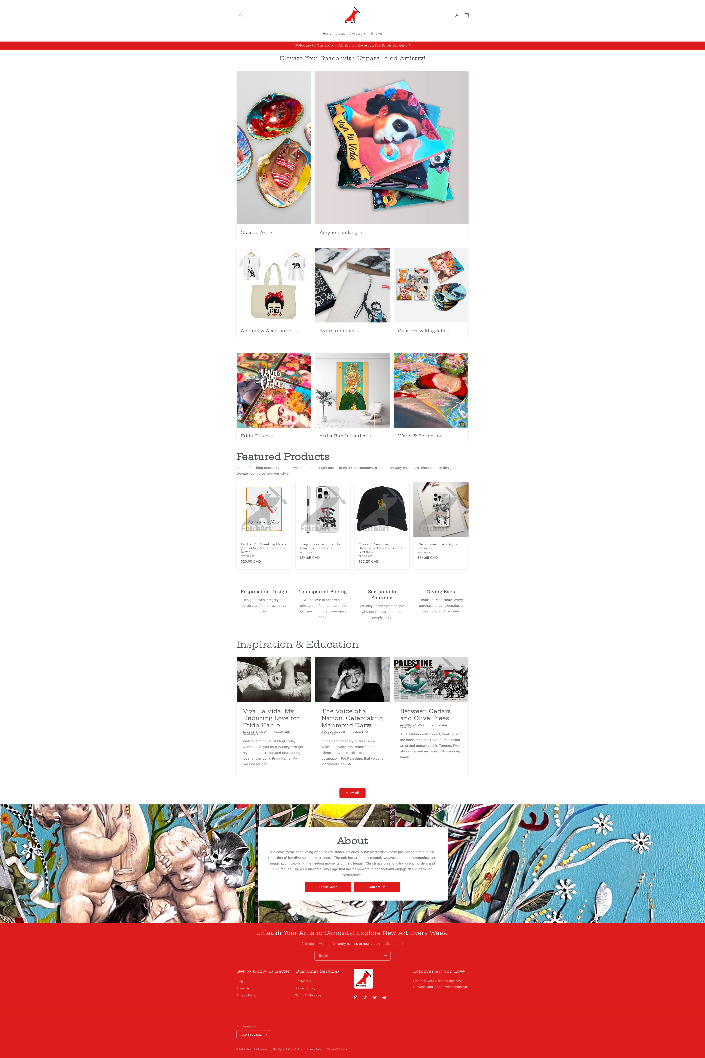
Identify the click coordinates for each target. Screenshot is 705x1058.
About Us (243, 988)
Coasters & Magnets (421, 330)
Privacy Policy (246, 995)
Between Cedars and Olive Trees (425, 715)
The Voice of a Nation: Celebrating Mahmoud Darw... (352, 718)
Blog (239, 981)
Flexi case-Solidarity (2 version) (438, 546)
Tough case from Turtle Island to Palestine (320, 546)
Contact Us (377, 887)
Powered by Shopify (269, 1049)
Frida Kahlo (255, 435)
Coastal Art (254, 232)
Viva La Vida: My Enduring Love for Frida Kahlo (271, 718)
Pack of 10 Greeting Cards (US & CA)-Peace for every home (263, 548)
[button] (241, 15)
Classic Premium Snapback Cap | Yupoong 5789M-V (381, 548)
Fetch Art (252, 1049)
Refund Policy (305, 988)
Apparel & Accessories (267, 330)
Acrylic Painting (338, 232)
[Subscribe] (385, 956)
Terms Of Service (337, 1049)
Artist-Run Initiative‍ (343, 435)
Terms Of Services (308, 995)
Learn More (328, 887)
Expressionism (337, 330)
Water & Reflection (420, 435)
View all (352, 793)
